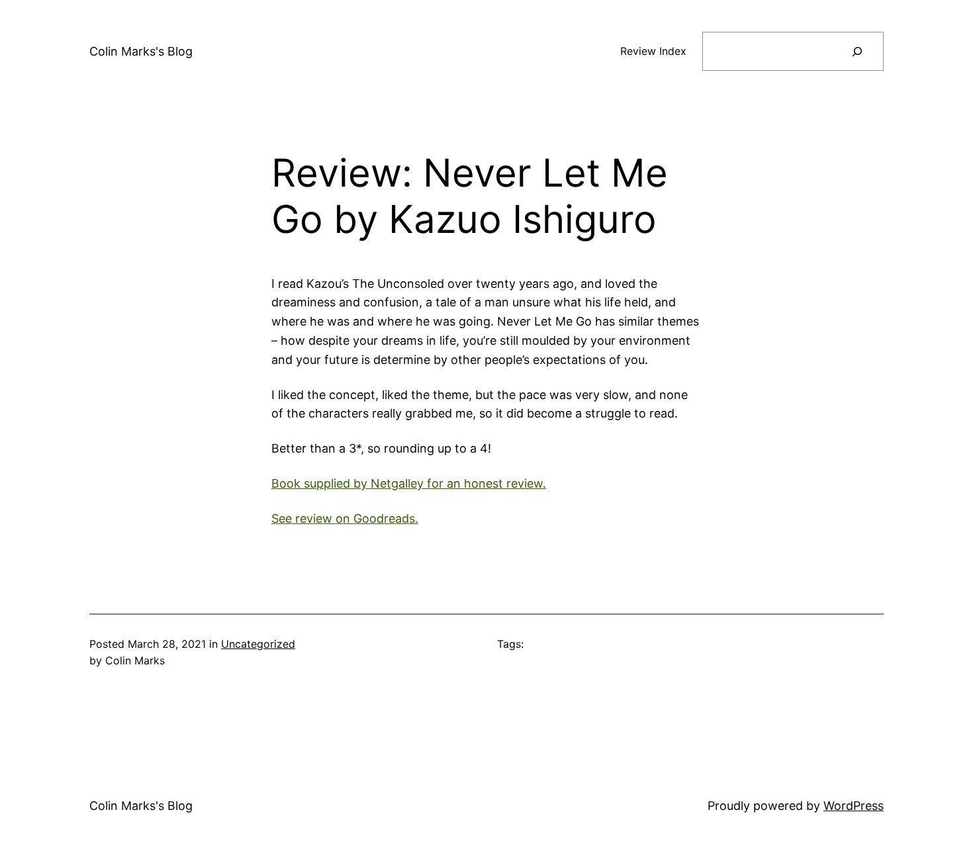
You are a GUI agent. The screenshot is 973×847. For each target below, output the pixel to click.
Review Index (653, 51)
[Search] (856, 51)
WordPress (853, 806)
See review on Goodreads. (344, 518)
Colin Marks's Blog (141, 51)
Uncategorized (258, 643)
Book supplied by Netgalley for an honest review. (408, 483)
